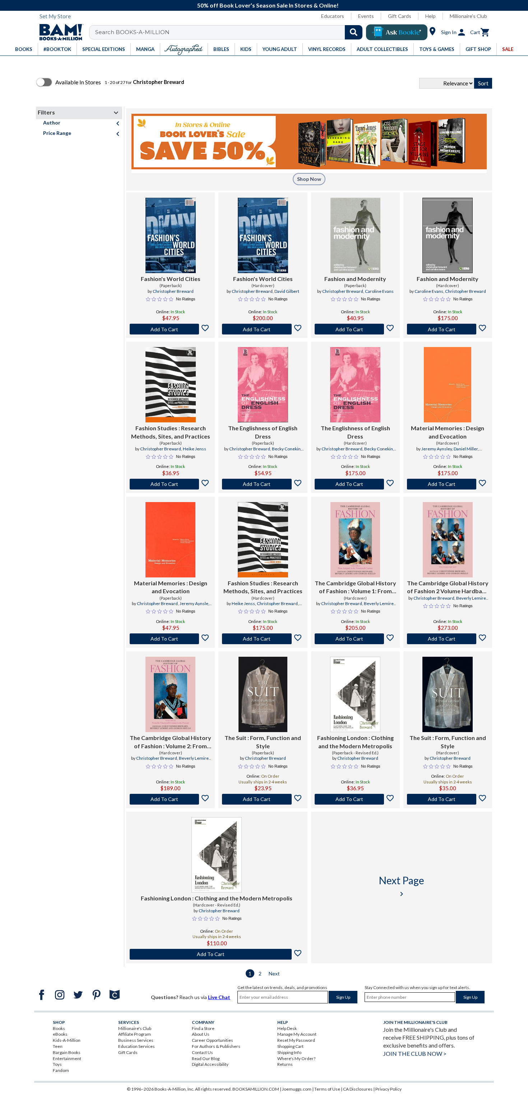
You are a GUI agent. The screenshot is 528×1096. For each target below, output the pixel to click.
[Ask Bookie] (396, 32)
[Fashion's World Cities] (171, 235)
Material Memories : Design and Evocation (447, 432)
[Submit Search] (353, 32)
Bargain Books (66, 1052)
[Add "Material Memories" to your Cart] (447, 484)
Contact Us (202, 1052)
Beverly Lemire (379, 603)
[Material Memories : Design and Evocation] (447, 384)
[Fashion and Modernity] (355, 235)
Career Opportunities (212, 1040)
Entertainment (67, 1058)
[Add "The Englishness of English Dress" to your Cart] (263, 484)
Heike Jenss (194, 448)
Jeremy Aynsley (436, 448)
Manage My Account (296, 1034)
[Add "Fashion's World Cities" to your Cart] (170, 329)
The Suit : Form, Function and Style (262, 741)
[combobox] (230, 32)
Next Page (401, 886)
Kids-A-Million (66, 1040)
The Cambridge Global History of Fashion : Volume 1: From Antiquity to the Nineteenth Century (355, 587)
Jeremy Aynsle (194, 603)
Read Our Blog (205, 1058)
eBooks (60, 1034)
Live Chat (219, 997)
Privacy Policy (388, 1089)
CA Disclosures (357, 1089)
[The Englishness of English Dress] (263, 384)
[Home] (59, 32)
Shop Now (309, 179)
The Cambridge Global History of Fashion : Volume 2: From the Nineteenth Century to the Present (170, 742)
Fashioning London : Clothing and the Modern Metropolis (355, 741)
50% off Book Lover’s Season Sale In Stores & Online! (268, 5)
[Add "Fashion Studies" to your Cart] (170, 484)
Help (430, 16)
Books (59, 1028)
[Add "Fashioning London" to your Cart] (355, 799)
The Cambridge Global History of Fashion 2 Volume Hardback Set (447, 587)
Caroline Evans (379, 291)
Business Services (135, 1040)
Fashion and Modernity (355, 278)
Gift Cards (399, 16)
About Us (200, 1034)
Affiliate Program (134, 1034)
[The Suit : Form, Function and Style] (263, 694)
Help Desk (287, 1028)
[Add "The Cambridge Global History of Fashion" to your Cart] (355, 638)
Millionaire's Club (468, 16)
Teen (57, 1046)
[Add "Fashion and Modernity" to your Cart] (355, 329)
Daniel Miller (466, 448)
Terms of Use (327, 1089)
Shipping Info (289, 1052)
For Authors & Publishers (216, 1046)
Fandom (61, 1070)
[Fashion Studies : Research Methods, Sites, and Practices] (171, 384)
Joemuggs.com (296, 1089)
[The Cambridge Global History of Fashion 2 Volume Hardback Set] (447, 539)
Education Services (136, 1046)
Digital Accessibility (210, 1064)
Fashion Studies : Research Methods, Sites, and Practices (170, 432)
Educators (332, 16)
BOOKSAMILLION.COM (255, 1089)
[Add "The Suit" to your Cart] (263, 799)
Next (274, 973)
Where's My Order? (296, 1058)
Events (366, 16)
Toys (57, 1064)
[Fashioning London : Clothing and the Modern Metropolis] (355, 694)
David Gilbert (286, 291)
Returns (285, 1064)
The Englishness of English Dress (262, 432)
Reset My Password (296, 1040)
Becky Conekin (286, 448)
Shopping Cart (290, 1046)
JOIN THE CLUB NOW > (414, 1053)
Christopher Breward (173, 291)
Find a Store (203, 1028)
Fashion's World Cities (170, 278)
